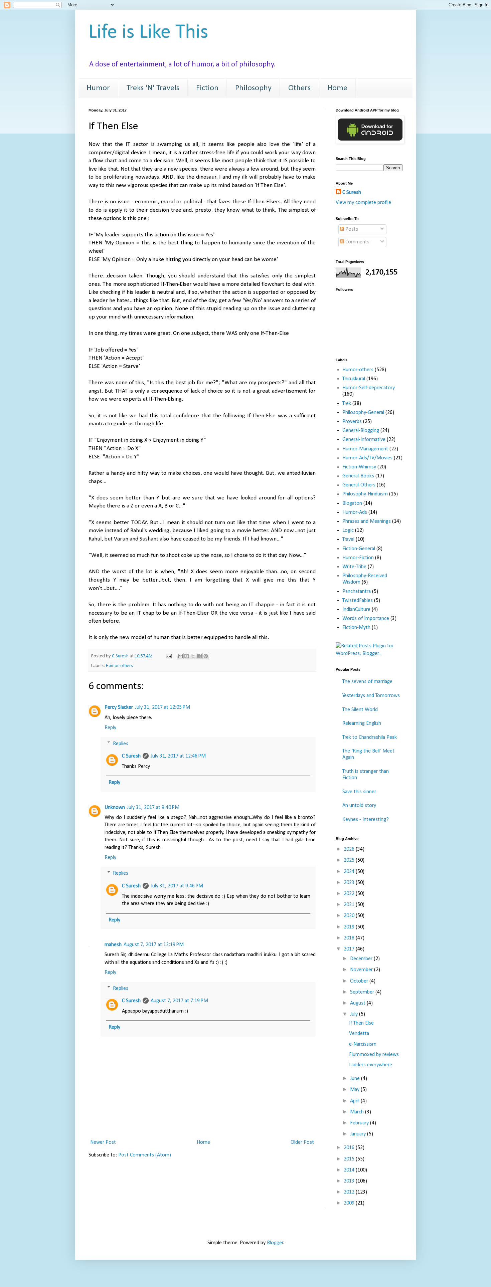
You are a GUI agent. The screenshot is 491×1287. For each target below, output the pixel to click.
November (362, 970)
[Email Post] (168, 656)
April (355, 1101)
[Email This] (180, 656)
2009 (350, 1203)
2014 (350, 1170)
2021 (350, 904)
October (359, 981)
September (362, 992)
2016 (350, 1147)
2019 (350, 927)
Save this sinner (359, 792)
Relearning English (361, 723)
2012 (350, 1192)
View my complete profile (363, 202)
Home (337, 88)
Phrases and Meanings (366, 521)
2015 (350, 1159)
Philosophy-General (363, 412)
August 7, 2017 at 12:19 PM (154, 944)
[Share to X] (193, 656)
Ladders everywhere (370, 1065)
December (362, 958)
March (357, 1112)
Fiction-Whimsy (359, 467)
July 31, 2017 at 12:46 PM (178, 756)
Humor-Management (365, 449)
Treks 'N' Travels (153, 88)
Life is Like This (148, 33)
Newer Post (103, 1142)
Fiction (207, 88)
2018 (350, 938)
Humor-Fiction (358, 558)
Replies (120, 743)
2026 (350, 849)
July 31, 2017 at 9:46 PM (177, 886)
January (358, 1134)
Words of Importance (365, 618)
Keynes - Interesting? (365, 819)
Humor (98, 88)
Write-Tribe (354, 567)
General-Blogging (360, 430)
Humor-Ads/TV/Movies (367, 458)
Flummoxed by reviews (374, 1054)
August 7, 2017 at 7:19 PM (179, 1001)
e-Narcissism (362, 1044)
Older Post (302, 1142)
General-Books (358, 476)
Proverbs (352, 421)
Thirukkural (353, 379)
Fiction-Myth (356, 627)
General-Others (358, 485)
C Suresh (131, 756)
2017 (350, 949)
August (358, 1003)
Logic (348, 530)
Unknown (115, 807)
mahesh (113, 944)
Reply (110, 727)
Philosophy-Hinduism (365, 494)
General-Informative (363, 439)
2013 (350, 1181)
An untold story (359, 805)
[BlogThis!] (186, 656)
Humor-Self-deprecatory (368, 388)
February (360, 1123)
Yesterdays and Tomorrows (371, 695)
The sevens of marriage (367, 681)
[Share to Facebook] (199, 656)
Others (299, 88)
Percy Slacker (119, 707)
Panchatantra (356, 591)
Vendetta (359, 1033)
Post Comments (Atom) (144, 1155)
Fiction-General (358, 549)
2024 (350, 871)
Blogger (275, 1243)
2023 (350, 882)
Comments (356, 242)
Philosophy (253, 88)
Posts (351, 229)
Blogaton (352, 503)
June (355, 1078)
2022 (350, 893)
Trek (346, 403)
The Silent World (360, 709)
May (355, 1089)
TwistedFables (357, 600)
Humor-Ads (354, 512)
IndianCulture (356, 609)
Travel (348, 539)
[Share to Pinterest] (205, 656)
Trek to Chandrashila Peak (369, 737)
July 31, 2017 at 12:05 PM (162, 707)
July (354, 1014)
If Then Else (361, 1023)
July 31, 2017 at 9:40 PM (153, 807)
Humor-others (119, 665)
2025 (350, 860)
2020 (350, 915)
